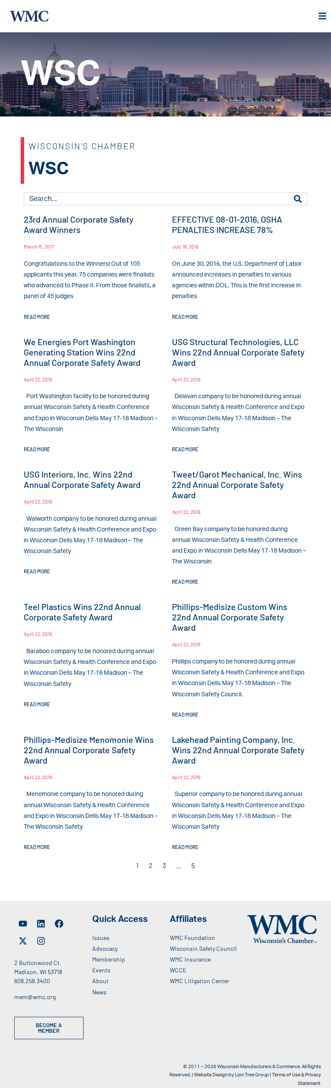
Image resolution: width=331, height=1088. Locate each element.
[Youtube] (22, 923)
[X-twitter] (22, 941)
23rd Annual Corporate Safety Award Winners (79, 224)
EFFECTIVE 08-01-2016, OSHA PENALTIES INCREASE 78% (227, 224)
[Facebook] (59, 923)
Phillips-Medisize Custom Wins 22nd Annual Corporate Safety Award (229, 616)
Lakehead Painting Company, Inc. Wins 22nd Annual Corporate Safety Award (238, 749)
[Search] (298, 199)
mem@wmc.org (35, 996)
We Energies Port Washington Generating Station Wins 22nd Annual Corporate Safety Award (82, 352)
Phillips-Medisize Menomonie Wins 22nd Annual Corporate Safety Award (89, 749)
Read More (37, 317)
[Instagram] (41, 941)
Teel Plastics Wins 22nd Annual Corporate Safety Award (82, 611)
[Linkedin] (41, 923)
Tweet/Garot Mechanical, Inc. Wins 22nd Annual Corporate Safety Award (237, 484)
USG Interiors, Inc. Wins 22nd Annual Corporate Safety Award (82, 479)
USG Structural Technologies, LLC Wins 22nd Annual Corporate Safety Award (238, 352)
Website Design (211, 1074)
